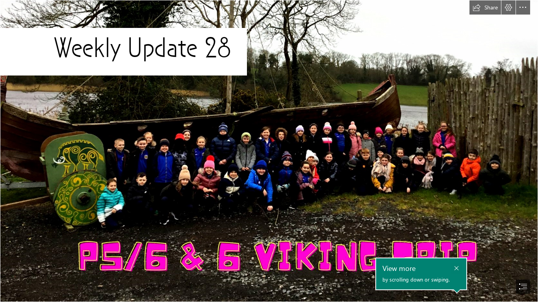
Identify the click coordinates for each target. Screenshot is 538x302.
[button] (485, 7)
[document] (269, 151)
